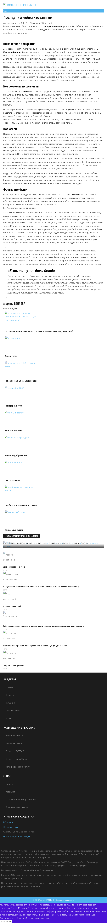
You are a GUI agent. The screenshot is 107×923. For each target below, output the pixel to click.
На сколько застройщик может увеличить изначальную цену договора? (39, 331)
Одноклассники (11, 827)
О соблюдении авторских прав (20, 799)
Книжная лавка (12, 710)
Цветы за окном (12, 480)
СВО (5, 10)
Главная (9, 687)
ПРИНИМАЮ (6, 921)
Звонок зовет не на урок (14, 567)
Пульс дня (10, 702)
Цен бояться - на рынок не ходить (21, 505)
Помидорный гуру (13, 405)
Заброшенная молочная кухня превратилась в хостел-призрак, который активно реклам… (43, 626)
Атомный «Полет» (13, 430)
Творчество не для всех (13, 665)
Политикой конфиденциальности (32, 918)
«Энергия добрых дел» (16, 455)
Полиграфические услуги (17, 766)
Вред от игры (11, 356)
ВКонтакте (8, 822)
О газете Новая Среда (16, 759)
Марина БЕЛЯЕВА (18, 23)
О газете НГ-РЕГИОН (15, 751)
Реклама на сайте (14, 735)
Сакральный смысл (14, 530)
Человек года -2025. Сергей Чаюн (21, 380)
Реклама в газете (13, 743)
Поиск (8, 718)
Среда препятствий (12, 606)
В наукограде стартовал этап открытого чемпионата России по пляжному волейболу (41, 586)
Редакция (10, 791)
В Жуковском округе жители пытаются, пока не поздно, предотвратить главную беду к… (47, 543)
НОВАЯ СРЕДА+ (22, 836)
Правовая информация (16, 807)
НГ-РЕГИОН (8, 836)
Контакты (9, 783)
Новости (9, 695)
